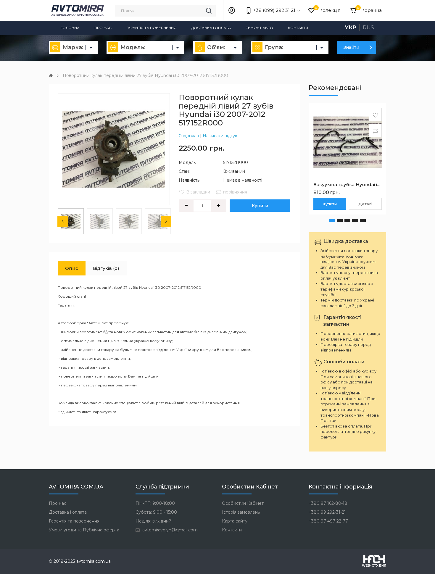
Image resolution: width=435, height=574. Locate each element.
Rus (368, 27)
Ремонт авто (259, 27)
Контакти (298, 27)
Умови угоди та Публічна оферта (84, 530)
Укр (350, 27)
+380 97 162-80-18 (328, 503)
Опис (71, 268)
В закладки (198, 192)
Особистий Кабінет (243, 503)
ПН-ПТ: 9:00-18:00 (155, 503)
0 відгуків (189, 135)
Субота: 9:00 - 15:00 (156, 512)
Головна (70, 27)
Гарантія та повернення (151, 27)
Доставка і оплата (211, 27)
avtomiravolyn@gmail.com (169, 530)
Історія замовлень (241, 512)
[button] (332, 220)
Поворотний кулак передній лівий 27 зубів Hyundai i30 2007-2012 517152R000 (145, 75)
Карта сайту (234, 521)
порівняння (235, 192)
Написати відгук (220, 135)
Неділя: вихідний (153, 521)
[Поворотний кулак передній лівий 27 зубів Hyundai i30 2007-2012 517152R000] (113, 149)
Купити (260, 205)
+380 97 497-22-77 (328, 521)
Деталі (365, 203)
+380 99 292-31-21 (327, 512)
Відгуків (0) (106, 268)
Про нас (103, 27)
